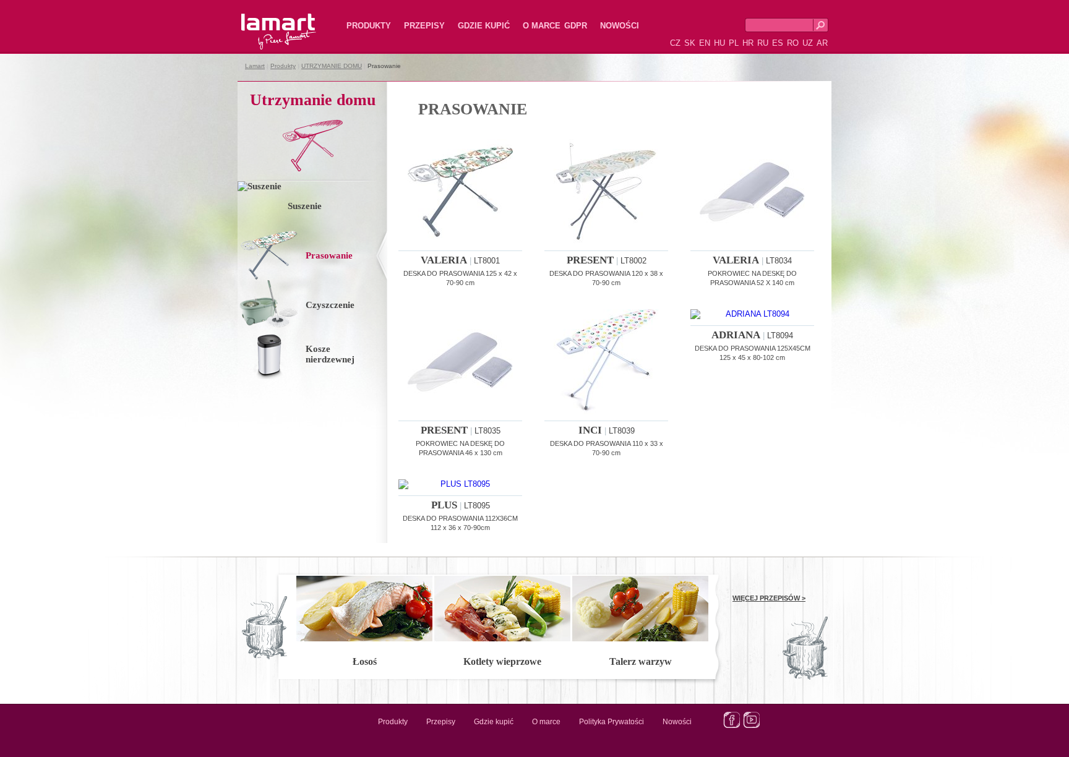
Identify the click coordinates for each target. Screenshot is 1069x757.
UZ (807, 43)
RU (762, 43)
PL (734, 43)
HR (747, 43)
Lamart (265, 21)
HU (719, 43)
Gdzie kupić (484, 25)
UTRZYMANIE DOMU (331, 65)
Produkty (368, 25)
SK (689, 43)
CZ (675, 43)
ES (777, 43)
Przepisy (424, 25)
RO (793, 43)
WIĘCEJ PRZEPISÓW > (768, 598)
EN (704, 43)
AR (822, 43)
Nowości (619, 25)
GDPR (575, 25)
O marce (541, 25)
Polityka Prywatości (611, 721)
